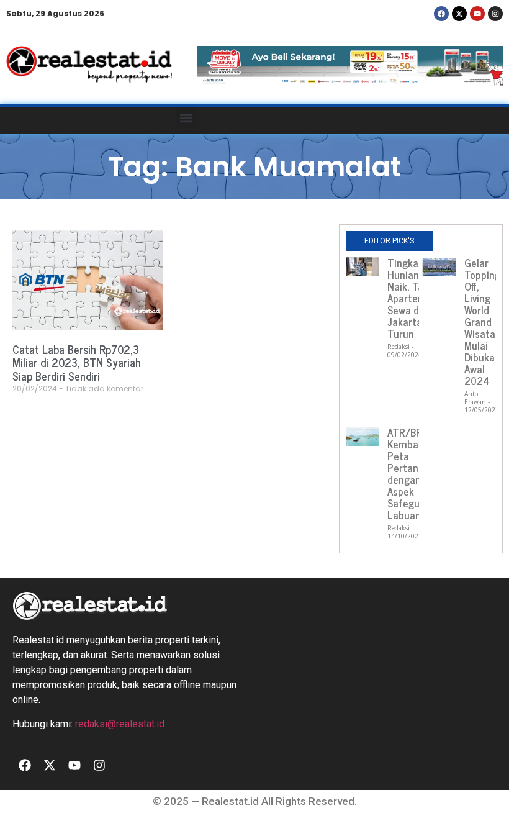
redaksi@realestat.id (119, 724)
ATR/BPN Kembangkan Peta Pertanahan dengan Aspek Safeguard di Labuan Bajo (416, 474)
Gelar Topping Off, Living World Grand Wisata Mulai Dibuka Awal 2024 (482, 321)
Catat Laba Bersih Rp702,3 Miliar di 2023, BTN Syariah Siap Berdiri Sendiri (76, 362)
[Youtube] (477, 13)
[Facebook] (441, 13)
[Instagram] (495, 13)
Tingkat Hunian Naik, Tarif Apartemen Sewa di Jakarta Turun (412, 298)
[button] (186, 117)
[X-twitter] (459, 13)
